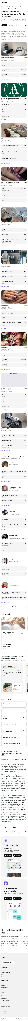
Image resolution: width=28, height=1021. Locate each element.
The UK (19, 6)
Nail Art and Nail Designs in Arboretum (9, 941)
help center (4, 818)
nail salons (18, 762)
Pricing (3, 985)
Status (2, 992)
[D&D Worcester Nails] (13, 634)
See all (14, 606)
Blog (2, 974)
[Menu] (25, 2)
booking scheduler (19, 807)
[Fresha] (4, 2)
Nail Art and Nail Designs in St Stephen (9, 943)
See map (24, 20)
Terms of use (4, 1002)
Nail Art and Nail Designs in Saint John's (9, 948)
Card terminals (4, 987)
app (2, 792)
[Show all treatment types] (25, 25)
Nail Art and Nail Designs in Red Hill (9, 938)
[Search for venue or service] (20, 2)
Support (3, 989)
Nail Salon (8, 6)
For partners (4, 983)
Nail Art (14, 6)
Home (3, 6)
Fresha (3, 759)
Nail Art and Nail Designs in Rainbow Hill (10, 936)
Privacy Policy (4, 998)
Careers (3, 969)
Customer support (5, 972)
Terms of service (5, 1000)
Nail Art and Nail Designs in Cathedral (9, 945)
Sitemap (3, 976)
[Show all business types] (25, 832)
